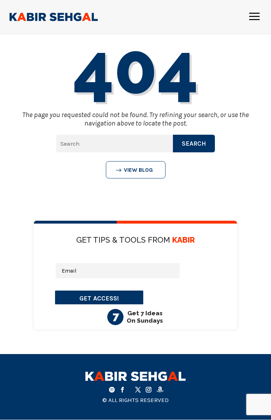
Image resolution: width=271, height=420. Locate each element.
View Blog (138, 169)
